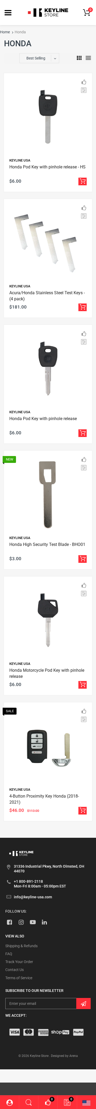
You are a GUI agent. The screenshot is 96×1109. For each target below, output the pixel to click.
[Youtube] (33, 922)
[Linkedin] (44, 922)
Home (5, 32)
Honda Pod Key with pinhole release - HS (47, 166)
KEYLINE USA (19, 160)
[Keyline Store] (48, 12)
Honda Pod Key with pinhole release (43, 418)
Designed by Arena (64, 1056)
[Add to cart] (82, 181)
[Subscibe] (83, 1003)
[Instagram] (21, 922)
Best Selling (35, 58)
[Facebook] (9, 922)
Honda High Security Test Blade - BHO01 (47, 544)
